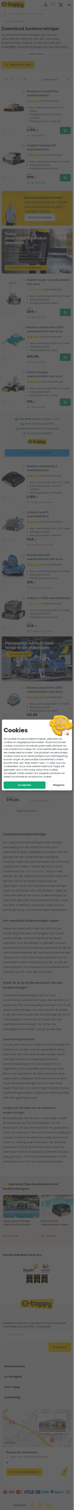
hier (47, 762)
